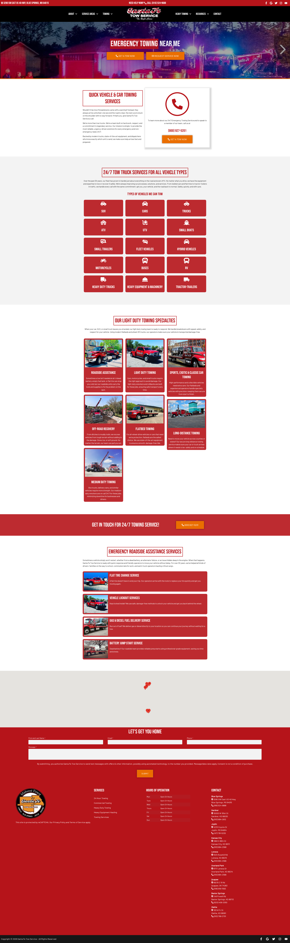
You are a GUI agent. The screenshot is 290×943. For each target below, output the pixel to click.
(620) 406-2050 (220, 902)
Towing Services (101, 817)
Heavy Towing (181, 14)
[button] (148, 711)
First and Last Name (36, 738)
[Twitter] (276, 3)
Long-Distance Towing (186, 433)
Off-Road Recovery (103, 429)
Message (32, 747)
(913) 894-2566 (220, 861)
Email (110, 738)
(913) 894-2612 (220, 819)
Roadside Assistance (103, 373)
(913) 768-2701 (159, 6)
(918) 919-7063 (220, 888)
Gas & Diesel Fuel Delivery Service (130, 620)
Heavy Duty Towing (102, 807)
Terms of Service (77, 822)
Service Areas (88, 14)
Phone (190, 738)
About (71, 14)
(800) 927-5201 (177, 131)
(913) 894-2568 (220, 847)
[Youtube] (286, 3)
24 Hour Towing (101, 798)
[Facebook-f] (266, 3)
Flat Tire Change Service (124, 575)
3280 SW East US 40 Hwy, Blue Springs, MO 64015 (26, 3)
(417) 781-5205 (220, 833)
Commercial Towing (103, 803)
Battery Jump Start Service (126, 643)
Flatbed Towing (145, 429)
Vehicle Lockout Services (125, 598)
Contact (217, 14)
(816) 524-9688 (159, 3)
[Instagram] (281, 3)
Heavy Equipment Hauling (105, 812)
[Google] (271, 3)
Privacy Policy (59, 822)
